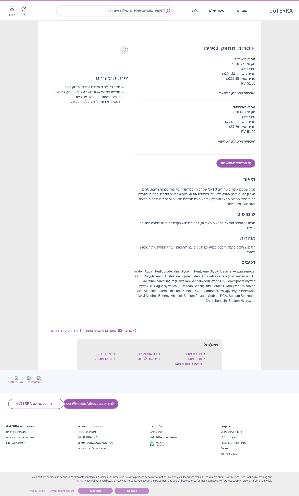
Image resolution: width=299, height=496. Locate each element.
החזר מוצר (194, 358)
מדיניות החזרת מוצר (188, 363)
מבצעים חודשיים (16, 431)
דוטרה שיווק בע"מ (231, 431)
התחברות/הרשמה (234, 163)
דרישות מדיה (148, 353)
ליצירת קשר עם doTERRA (35, 403)
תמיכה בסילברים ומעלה (20, 437)
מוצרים (242, 10)
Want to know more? (62, 490)
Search (168, 11)
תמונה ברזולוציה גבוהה (102, 330)
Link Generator (15, 442)
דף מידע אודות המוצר (65, 330)
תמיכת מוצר (193, 353)
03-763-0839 (229, 453)
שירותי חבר (104, 353)
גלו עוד (194, 10)
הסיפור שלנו (218, 10)
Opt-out (95, 490)
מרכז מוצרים (103, 358)
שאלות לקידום (147, 358)
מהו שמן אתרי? (87, 431)
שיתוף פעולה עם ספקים (92, 448)
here (78, 480)
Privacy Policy (36, 490)
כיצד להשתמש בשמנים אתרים (95, 442)
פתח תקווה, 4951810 (234, 442)
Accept (132, 490)
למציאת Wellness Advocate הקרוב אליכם (88, 403)
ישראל (224, 448)
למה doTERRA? (88, 437)
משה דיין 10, (228, 437)
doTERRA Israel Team (163, 437)
